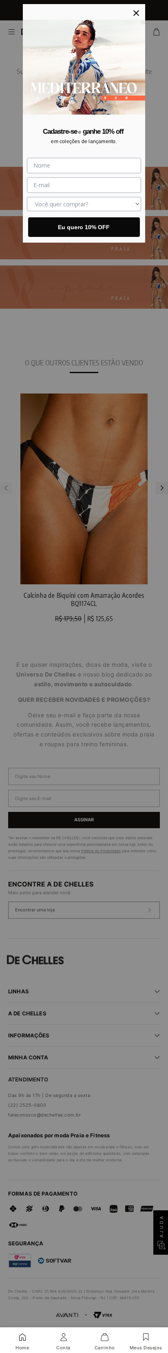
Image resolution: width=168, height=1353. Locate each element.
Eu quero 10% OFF (84, 227)
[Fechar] (136, 13)
